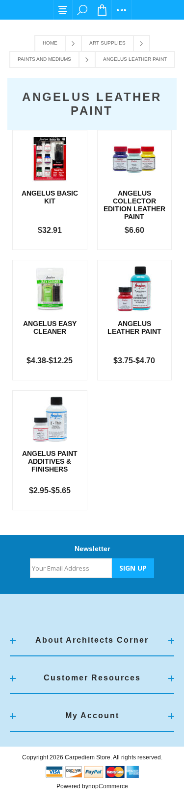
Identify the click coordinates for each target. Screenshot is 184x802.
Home (50, 43)
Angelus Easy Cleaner (50, 327)
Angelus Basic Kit (50, 197)
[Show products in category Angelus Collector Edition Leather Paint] (135, 158)
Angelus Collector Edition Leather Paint (134, 205)
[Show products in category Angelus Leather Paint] (135, 288)
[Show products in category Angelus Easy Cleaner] (50, 288)
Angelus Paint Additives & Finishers (50, 461)
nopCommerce (108, 786)
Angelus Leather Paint (134, 327)
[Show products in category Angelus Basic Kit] (50, 158)
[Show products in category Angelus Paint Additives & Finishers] (50, 419)
